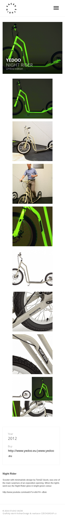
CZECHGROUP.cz (49, 513)
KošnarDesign (23, 513)
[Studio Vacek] (11, 8)
